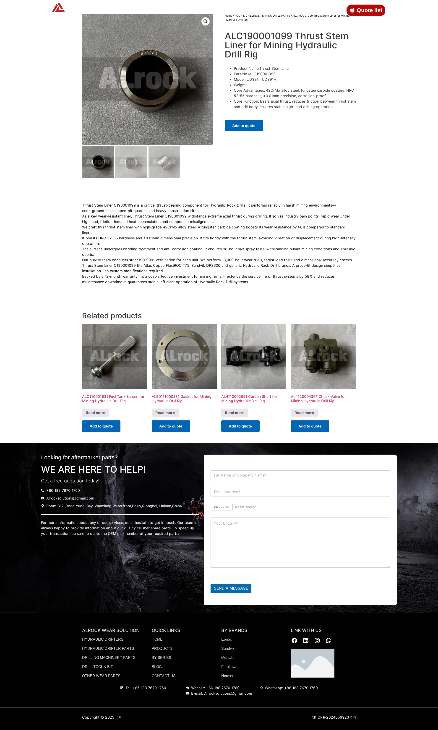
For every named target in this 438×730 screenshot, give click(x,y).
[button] (205, 21)
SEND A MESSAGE (231, 588)
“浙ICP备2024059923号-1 (334, 717)
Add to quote (244, 125)
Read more (95, 412)
